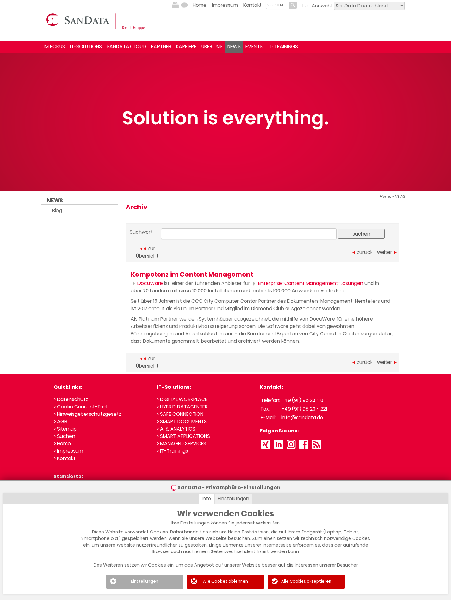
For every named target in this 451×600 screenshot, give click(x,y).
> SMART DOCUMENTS (182, 421)
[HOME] (96, 20)
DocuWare (149, 283)
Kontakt (252, 5)
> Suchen (64, 436)
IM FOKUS (54, 46)
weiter (384, 252)
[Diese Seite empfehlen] (184, 5)
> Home (62, 443)
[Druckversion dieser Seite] (175, 5)
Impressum (225, 5)
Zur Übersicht (147, 252)
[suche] (277, 5)
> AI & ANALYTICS (176, 428)
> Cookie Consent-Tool (80, 406)
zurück (364, 252)
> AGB (60, 421)
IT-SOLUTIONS (86, 46)
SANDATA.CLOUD (126, 46)
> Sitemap (65, 428)
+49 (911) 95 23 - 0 (302, 400)
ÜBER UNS (211, 46)
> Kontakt (64, 458)
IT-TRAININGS (283, 46)
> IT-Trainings (172, 450)
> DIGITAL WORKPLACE (182, 399)
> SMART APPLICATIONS (183, 436)
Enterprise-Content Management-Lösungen (310, 283)
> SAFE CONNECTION (180, 414)
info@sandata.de (302, 417)
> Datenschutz (71, 399)
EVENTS (254, 46)
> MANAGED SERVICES (181, 443)
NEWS (234, 46)
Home (199, 5)
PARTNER (161, 46)
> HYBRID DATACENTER (182, 406)
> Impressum (68, 450)
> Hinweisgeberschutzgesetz (87, 414)
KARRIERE (186, 46)
